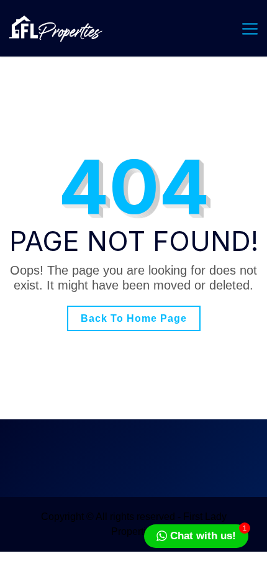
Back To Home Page (134, 318)
